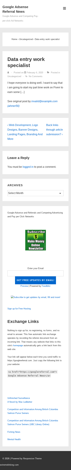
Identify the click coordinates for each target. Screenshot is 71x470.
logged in (28, 166)
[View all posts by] (8, 72)
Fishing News (13, 432)
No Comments (35, 76)
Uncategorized (14, 76)
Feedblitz (46, 286)
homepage (18, 345)
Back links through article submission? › (54, 130)
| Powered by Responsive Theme (26, 458)
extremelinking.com (9, 465)
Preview (24, 286)
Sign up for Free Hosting (19, 308)
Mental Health (14, 439)
